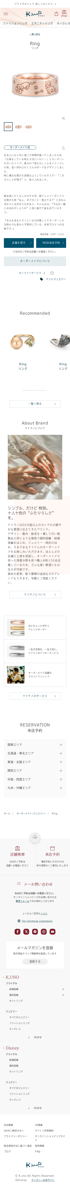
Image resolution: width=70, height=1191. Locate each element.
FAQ (37, 1151)
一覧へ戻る (35, 34)
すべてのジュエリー (19, 1017)
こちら (44, 913)
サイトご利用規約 (44, 1131)
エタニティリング (42, 23)
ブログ (7, 1151)
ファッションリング (15, 23)
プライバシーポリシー (15, 1136)
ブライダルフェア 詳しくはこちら (33, 4)
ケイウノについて (35, 594)
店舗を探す (19, 242)
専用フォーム (22, 901)
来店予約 (52, 854)
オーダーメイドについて (35, 261)
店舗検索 (17, 854)
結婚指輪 (13, 1060)
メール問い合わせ (38, 884)
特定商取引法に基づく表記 (18, 1146)
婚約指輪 (13, 1066)
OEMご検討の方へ (14, 1131)
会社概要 (8, 1125)
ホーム (7, 813)
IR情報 (39, 1125)
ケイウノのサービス (35, 696)
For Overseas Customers (37, 921)
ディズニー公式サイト (43, 1180)
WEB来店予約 (51, 242)
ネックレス (15, 1029)
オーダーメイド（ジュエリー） (31, 813)
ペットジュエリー (56, 279)
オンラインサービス (30, 273)
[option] (35, 87)
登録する (35, 961)
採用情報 (39, 1146)
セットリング (16, 1001)
